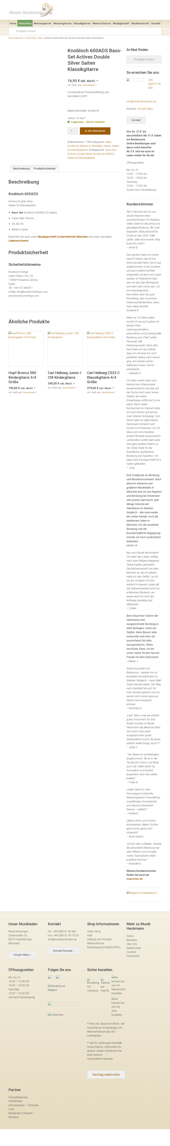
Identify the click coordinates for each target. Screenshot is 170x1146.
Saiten (107, 146)
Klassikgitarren (82, 23)
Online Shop (25, 23)
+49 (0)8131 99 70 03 (66, 935)
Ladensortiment (18, 240)
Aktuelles (132, 940)
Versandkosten (88, 85)
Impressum (133, 955)
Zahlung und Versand (99, 939)
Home (13, 23)
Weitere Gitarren (102, 23)
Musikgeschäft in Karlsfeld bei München (63, 236)
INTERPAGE (15, 1101)
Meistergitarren (42, 23)
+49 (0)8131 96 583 (154, 83)
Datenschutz (134, 948)
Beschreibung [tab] (21, 168)
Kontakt (155, 23)
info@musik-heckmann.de (141, 101)
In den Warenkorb (95, 130)
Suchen (13, 31)
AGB (89, 935)
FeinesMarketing (18, 1097)
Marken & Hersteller (91, 146)
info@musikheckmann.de (62, 939)
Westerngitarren (62, 23)
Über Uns (132, 944)
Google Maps (145, 108)
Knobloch (73, 146)
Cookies (131, 952)
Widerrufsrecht (95, 943)
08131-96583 (93, 10)
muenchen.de (134, 878)
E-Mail (112, 10)
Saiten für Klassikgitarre (81, 157)
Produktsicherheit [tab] (45, 168)
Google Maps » (22, 954)
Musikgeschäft (121, 23)
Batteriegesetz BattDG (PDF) (103, 947)
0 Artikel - (153, 10)
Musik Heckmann (16, 38)
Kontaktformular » (63, 950)
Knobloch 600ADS (103, 153)
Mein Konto (130, 10)
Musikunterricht (140, 23)
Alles (40, 38)
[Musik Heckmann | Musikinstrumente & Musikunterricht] (31, 10)
